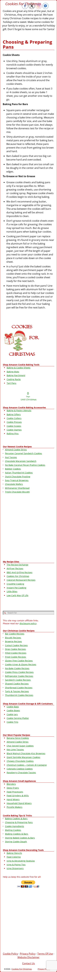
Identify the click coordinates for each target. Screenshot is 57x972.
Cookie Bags (13, 706)
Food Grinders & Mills (18, 795)
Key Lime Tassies (15, 749)
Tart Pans (11, 383)
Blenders (11, 784)
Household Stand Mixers (19, 803)
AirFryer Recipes (15, 568)
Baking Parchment (16, 375)
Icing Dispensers (15, 868)
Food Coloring (14, 856)
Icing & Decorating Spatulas (21, 860)
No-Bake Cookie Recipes (17, 668)
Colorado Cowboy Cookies (20, 768)
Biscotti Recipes (13, 637)
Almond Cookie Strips (17, 741)
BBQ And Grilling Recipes (19, 572)
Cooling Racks (14, 379)
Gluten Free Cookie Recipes (19, 660)
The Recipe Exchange (17, 564)
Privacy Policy (27, 953)
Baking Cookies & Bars (16, 818)
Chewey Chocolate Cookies (20, 761)
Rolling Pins (13, 433)
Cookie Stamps (14, 429)
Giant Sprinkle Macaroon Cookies (23, 757)
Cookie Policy (10, 953)
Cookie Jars (12, 714)
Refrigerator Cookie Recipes (19, 676)
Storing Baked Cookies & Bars (20, 837)
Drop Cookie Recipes (15, 649)
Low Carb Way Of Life (17, 595)
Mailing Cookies (13, 830)
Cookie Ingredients (14, 826)
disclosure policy (27, 623)
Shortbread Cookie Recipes (18, 687)
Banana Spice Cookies (18, 738)
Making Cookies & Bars (16, 833)
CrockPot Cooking (15, 583)
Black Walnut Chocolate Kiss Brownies (26, 753)
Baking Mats (13, 371)
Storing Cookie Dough (16, 841)
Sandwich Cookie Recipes (18, 679)
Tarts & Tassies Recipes (17, 691)
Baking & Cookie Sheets (18, 367)
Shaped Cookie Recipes (17, 683)
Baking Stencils (14, 853)
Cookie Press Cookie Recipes (19, 672)
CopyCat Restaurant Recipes (21, 580)
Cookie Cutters (14, 418)
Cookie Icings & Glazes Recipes (20, 664)
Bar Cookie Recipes (14, 633)
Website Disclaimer (28, 957)
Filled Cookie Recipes (15, 652)
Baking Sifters (14, 414)
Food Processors (15, 791)
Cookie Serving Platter (18, 718)
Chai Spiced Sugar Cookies (20, 745)
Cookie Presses (14, 422)
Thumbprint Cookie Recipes (19, 695)
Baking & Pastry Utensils (19, 410)
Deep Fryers (13, 787)
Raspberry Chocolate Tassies (21, 772)
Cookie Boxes (13, 710)
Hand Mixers (13, 799)
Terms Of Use (45, 953)
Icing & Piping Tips (16, 864)
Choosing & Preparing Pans (19, 822)
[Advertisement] (28, 527)
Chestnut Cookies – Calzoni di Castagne (27, 765)
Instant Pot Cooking (16, 587)
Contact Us (28, 963)
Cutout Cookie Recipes (16, 645)
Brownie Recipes (13, 641)
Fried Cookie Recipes (15, 656)
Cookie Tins (12, 722)
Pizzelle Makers (14, 807)
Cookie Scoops (14, 426)
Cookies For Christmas (18, 576)
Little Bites (12, 591)
